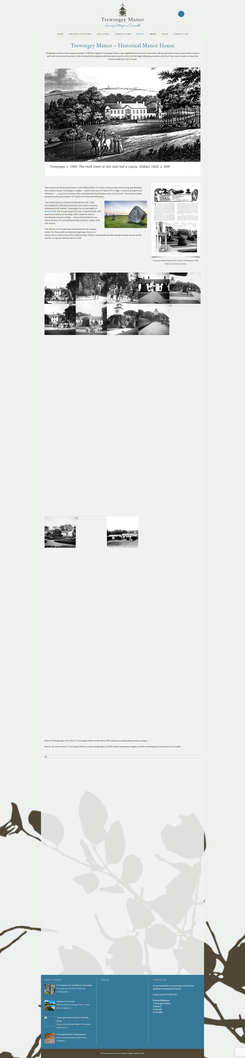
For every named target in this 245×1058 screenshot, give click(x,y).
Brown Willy (50, 211)
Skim (142, 1053)
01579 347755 (169, 994)
